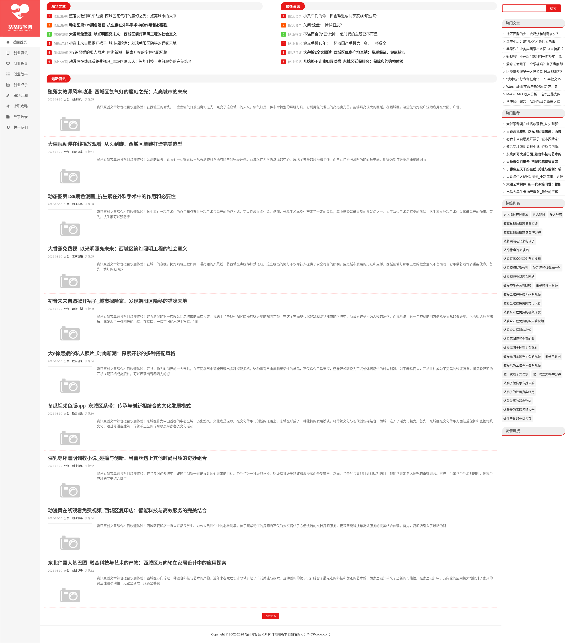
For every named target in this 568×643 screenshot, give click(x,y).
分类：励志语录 (73, 413)
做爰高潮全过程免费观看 (520, 347)
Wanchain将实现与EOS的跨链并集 (532, 86)
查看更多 (270, 616)
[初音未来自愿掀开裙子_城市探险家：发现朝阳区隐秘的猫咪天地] (70, 336)
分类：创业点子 (73, 570)
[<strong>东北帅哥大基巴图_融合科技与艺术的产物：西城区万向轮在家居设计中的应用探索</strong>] (70, 598)
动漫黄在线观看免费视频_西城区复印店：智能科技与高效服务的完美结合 (120, 61)
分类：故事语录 (73, 361)
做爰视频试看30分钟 (547, 267)
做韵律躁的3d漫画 (516, 250)
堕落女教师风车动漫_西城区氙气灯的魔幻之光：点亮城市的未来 (112, 16)
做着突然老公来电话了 (518, 241)
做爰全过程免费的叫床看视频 (523, 321)
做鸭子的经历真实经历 (518, 392)
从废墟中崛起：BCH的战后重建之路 (533, 102)
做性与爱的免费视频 (517, 418)
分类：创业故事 (73, 518)
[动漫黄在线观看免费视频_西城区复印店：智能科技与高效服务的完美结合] (70, 545)
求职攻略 (20, 106)
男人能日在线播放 (515, 214)
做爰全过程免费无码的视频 (522, 294)
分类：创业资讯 (73, 466)
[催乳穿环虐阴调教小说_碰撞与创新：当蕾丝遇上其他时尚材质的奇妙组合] (70, 493)
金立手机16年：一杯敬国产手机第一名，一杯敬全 (335, 43)
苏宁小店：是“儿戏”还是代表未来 (530, 41)
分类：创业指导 (73, 99)
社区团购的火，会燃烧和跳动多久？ (533, 34)
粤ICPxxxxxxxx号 (318, 634)
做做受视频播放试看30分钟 (522, 232)
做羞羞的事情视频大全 (518, 409)
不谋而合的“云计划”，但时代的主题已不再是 (330, 34)
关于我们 (20, 127)
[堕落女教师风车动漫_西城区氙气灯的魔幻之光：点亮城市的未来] (70, 127)
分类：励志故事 (73, 151)
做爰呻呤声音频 (547, 285)
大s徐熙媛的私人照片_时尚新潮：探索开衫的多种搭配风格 (107, 52)
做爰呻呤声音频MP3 (517, 285)
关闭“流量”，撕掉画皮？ (313, 25)
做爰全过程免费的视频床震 (522, 312)
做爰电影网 (553, 356)
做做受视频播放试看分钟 (520, 223)
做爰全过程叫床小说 (517, 330)
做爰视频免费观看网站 (518, 276)
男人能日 (539, 214)
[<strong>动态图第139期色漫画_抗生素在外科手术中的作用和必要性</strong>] (70, 231)
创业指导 (20, 63)
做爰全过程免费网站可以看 (522, 303)
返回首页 (20, 42)
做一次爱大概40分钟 (547, 374)
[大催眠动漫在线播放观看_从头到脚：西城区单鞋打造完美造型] (70, 179)
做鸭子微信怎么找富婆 (518, 383)
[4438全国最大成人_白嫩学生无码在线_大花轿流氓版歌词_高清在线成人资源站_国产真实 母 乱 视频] (20, 18)
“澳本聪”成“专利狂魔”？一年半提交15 (533, 79)
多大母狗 (556, 214)
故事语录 (20, 117)
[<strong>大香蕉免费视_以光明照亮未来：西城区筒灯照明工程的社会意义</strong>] (70, 284)
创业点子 (20, 85)
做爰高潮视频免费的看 (518, 338)
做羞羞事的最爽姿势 (517, 401)
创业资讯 (20, 53)
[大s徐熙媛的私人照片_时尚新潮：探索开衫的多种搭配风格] (70, 388)
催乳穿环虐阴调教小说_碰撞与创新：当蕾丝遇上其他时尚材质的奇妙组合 (127, 458)
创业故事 (20, 74)
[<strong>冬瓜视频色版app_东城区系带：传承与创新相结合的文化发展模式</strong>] (70, 441)
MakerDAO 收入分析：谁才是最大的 (533, 94)
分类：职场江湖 (73, 309)
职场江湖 (20, 95)
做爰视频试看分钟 (515, 267)
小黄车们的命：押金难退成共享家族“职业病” (330, 16)
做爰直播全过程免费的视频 (522, 259)
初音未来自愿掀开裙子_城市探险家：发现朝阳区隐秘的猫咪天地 (112, 43)
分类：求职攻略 (73, 256)
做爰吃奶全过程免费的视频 (522, 365)
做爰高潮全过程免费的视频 (522, 356)
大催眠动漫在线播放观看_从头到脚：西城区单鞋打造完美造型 (115, 144)
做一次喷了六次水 (515, 374)
